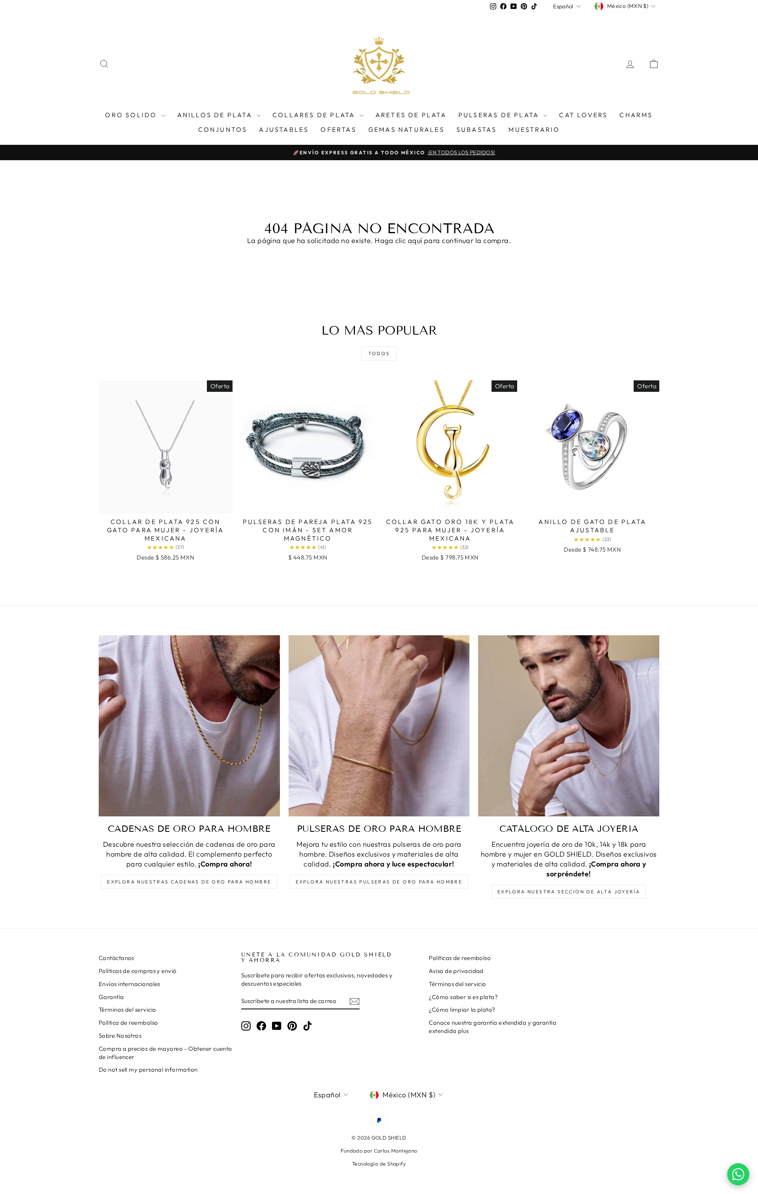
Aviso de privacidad (456, 971)
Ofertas (338, 129)
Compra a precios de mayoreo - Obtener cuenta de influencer (165, 1053)
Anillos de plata (216, 115)
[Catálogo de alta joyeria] (568, 725)
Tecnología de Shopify (379, 1163)
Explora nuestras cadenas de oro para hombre (189, 882)
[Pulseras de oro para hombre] (379, 725)
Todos (379, 353)
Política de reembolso (128, 1022)
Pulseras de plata (500, 115)
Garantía (111, 997)
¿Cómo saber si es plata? (463, 997)
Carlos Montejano (395, 1150)
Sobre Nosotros (120, 1035)
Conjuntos (223, 129)
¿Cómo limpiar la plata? (462, 1009)
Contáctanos (116, 958)
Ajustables (284, 129)
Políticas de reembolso (460, 958)
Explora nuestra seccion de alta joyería (568, 892)
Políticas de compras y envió (138, 971)
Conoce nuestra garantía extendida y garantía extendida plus (492, 1027)
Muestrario (534, 129)
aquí (415, 240)
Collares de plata (315, 115)
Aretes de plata (411, 115)
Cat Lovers (583, 115)
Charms (636, 115)
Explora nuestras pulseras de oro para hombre (379, 882)
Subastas (476, 129)
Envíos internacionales (129, 984)
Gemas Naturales (406, 129)
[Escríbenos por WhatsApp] (738, 1174)
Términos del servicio (127, 1009)
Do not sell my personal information (148, 1069)
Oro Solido (132, 115)
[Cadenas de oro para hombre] (189, 725)
